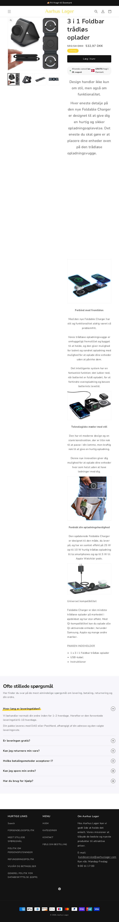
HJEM (45, 823)
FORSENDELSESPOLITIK (21, 830)
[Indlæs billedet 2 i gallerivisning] (27, 79)
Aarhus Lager (63, 915)
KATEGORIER (50, 830)
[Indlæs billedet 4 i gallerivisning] (54, 79)
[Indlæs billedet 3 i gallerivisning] (40, 79)
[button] (9, 11)
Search (11, 823)
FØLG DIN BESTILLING (55, 844)
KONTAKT (48, 837)
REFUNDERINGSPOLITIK (21, 859)
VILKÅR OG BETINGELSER (22, 866)
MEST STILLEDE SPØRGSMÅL (16, 839)
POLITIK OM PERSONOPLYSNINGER (20, 850)
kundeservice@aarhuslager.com (97, 857)
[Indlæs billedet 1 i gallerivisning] (14, 79)
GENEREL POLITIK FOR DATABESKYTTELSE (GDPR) (22, 875)
